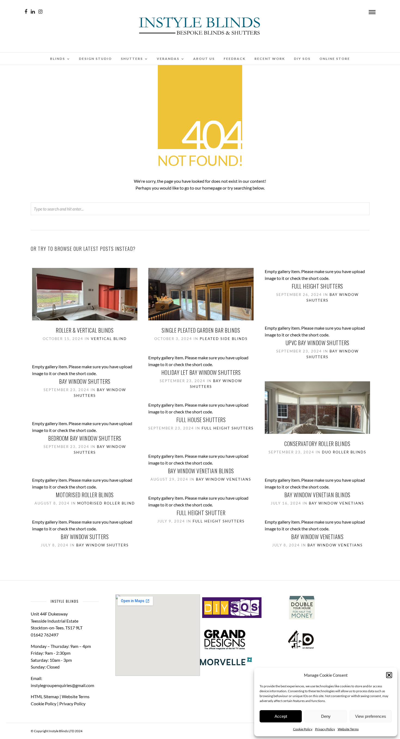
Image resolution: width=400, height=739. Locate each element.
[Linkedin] (33, 11)
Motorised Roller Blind (106, 503)
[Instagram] (40, 11)
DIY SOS (302, 59)
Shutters (132, 59)
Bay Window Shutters (84, 381)
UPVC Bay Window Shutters (317, 343)
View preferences (370, 716)
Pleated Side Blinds (224, 338)
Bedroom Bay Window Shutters (84, 438)
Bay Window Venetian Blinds (201, 471)
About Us (204, 59)
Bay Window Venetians (223, 479)
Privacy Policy (325, 729)
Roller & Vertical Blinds (84, 330)
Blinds (57, 59)
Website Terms (348, 729)
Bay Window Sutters (85, 537)
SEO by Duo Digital (96, 731)
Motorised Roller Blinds (85, 495)
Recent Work (269, 59)
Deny (326, 716)
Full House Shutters (201, 420)
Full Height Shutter (201, 513)
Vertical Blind (109, 338)
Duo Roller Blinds (344, 452)
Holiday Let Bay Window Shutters (201, 372)
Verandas (168, 59)
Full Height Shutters (317, 286)
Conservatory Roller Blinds (317, 444)
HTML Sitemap (45, 696)
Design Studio (95, 59)
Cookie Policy (302, 729)
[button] (389, 675)
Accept (281, 716)
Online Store (334, 59)
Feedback (234, 59)
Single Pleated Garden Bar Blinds (201, 330)
